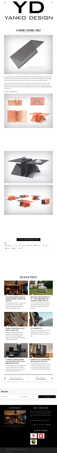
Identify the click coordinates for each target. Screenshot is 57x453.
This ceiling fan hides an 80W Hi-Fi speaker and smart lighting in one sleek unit (16, 299)
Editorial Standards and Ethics (36, 420)
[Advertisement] (28, 24)
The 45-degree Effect (37, 328)
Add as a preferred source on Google (29, 239)
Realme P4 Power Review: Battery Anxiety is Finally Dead (15, 329)
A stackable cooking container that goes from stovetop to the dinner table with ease (15, 361)
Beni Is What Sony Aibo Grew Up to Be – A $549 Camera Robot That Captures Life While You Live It (40, 299)
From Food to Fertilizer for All (16, 378)
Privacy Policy (47, 420)
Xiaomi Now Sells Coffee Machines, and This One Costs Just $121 (41, 360)
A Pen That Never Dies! (40, 378)
